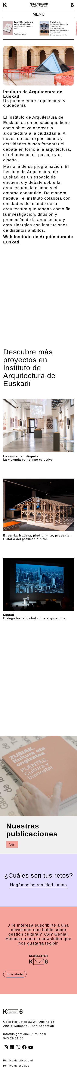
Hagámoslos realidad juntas (38, 885)
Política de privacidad (18, 1060)
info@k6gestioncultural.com (24, 1034)
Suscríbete (14, 974)
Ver (12, 844)
